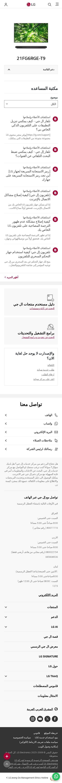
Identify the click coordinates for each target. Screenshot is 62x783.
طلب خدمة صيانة (45, 369)
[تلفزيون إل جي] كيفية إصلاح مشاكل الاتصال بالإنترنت (27, 197)
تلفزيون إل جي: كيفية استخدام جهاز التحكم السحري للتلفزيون (28, 254)
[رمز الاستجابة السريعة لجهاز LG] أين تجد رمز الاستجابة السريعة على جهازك (28, 175)
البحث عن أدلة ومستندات (42, 308)
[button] (31, 617)
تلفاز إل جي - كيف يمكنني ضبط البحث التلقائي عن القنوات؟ (30, 154)
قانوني (36, 733)
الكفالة (51, 365)
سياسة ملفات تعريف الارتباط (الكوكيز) (38, 742)
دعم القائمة (48, 69)
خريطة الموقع (51, 733)
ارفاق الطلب (48, 374)
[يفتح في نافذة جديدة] (55, 719)
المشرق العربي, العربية (40, 709)
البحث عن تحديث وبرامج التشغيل (38, 337)
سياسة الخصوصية (22, 737)
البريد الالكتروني (48, 595)
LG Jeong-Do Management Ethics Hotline (28, 777)
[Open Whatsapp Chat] (56, 776)
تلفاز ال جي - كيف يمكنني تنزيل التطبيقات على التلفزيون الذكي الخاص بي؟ (30, 125)
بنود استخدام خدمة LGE (46, 737)
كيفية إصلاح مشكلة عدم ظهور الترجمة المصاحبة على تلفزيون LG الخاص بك (29, 225)
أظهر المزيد (12, 277)
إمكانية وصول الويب (48, 746)
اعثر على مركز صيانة (43, 379)
